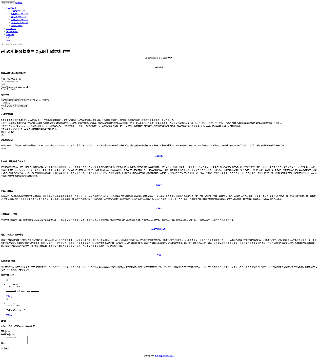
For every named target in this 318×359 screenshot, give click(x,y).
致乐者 (19, 3)
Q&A (8, 37)
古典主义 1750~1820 (19, 20)
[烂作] (4, 100)
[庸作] (16, 100)
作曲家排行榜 (12, 32)
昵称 (3, 331)
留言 (3, 343)
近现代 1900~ (16, 26)
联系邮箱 (5, 334)
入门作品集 (11, 29)
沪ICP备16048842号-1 (164, 356)
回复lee (9, 315)
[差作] (10, 100)
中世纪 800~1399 (18, 11)
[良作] (22, 100)
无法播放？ (10, 106)
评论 (3, 106)
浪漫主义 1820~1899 (19, 23)
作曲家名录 (11, 8)
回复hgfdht (10, 296)
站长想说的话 (22, 106)
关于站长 (10, 35)
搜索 (8, 40)
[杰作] (28, 100)
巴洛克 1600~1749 (18, 17)
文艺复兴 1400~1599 (19, 14)
